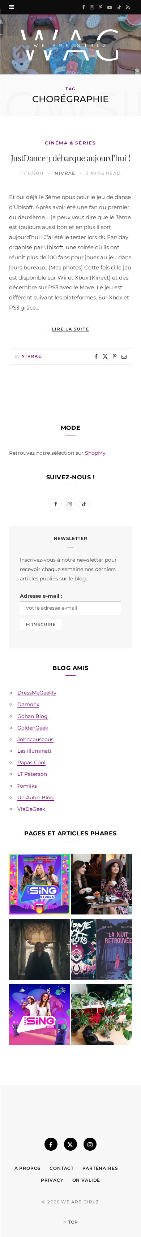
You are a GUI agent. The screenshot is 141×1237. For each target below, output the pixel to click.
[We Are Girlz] (70, 44)
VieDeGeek (31, 809)
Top (72, 1222)
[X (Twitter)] (70, 1144)
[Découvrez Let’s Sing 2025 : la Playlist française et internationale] (39, 1016)
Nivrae (65, 173)
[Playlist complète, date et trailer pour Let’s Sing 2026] (39, 885)
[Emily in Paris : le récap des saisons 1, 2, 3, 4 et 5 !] (101, 885)
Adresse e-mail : (41, 596)
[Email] (124, 356)
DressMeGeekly (36, 692)
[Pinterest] (114, 356)
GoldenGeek (32, 728)
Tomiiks (27, 786)
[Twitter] (105, 356)
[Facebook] (96, 356)
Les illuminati (34, 751)
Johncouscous (35, 739)
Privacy (52, 1180)
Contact (62, 1168)
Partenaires (100, 1168)
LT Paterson (32, 774)
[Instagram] (90, 1144)
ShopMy (95, 453)
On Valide (86, 1180)
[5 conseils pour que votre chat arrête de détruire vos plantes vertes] (101, 1016)
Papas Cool (31, 762)
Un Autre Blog (35, 797)
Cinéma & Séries (70, 143)
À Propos (27, 1168)
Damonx (28, 704)
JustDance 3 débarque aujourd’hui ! (70, 157)
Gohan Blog (32, 716)
